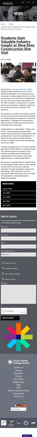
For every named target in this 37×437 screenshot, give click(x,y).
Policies (18, 376)
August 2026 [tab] (7, 189)
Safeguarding (18, 382)
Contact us (18, 367)
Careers (18, 370)
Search (22, 2)
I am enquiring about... (9, 251)
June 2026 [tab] (6, 197)
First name (5, 227)
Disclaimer (18, 373)
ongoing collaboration (19, 89)
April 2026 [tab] (6, 205)
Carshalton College (11, 268)
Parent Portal (18, 393)
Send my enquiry (8, 318)
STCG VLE (18, 396)
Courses (28, 2)
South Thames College (12, 274)
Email (3, 243)
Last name (5, 235)
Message (4, 283)
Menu (33, 2)
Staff (19, 385)
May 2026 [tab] (6, 201)
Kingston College (10, 263)
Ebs (18, 388)
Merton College (10, 279)
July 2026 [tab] (6, 193)
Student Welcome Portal (18, 390)
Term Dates (18, 379)
